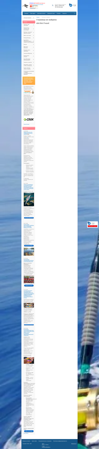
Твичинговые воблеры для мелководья (26, 28)
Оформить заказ (92, 226)
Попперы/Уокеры (27, 37)
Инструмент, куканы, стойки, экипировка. (28, 65)
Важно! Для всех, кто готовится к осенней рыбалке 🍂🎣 (28, 133)
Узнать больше (26, 124)
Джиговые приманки (26, 47)
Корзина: (91, 223)
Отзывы (58, 13)
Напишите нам (51, 13)
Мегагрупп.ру (73, 443)
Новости (65, 13)
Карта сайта (34, 441)
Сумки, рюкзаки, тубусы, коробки (27, 68)
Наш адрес (32, 13)
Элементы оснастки (28, 62)
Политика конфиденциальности (60, 441)
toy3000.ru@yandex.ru (46, 447)
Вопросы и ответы (26, 441)
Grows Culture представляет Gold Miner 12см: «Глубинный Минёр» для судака (29, 226)
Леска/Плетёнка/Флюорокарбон (27, 59)
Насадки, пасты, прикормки (27, 51)
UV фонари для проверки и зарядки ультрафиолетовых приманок (29, 73)
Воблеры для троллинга (26, 25)
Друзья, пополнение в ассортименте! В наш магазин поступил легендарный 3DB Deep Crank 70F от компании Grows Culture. (28, 187)
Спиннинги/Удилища (28, 53)
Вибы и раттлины (27, 35)
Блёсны (25, 44)
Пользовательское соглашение (45, 441)
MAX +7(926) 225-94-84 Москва (60, 6)
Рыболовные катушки (26, 56)
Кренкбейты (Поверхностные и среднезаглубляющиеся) (28, 41)
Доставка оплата (41, 13)
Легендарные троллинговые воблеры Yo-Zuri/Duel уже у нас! (29, 260)
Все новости (26, 433)
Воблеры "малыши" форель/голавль (28, 33)
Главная (26, 13)
